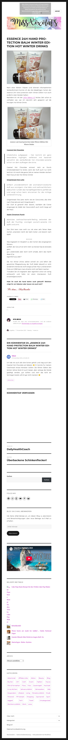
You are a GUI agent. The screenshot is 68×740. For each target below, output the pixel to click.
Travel (31, 700)
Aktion (33, 678)
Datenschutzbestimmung (16, 729)
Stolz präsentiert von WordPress (42, 734)
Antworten (11, 380)
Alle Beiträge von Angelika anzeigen (32, 323)
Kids (49, 689)
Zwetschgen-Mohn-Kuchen (22, 642)
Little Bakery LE (29, 97)
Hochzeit (47, 685)
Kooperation (12, 693)
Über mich (10, 716)
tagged (10, 700)
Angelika (11, 330)
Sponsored (40, 697)
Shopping (30, 697)
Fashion (39, 682)
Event (31, 682)
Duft (24, 682)
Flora (24, 685)
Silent (14, 356)
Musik (48, 693)
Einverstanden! (36, 13)
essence (35, 330)
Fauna (48, 682)
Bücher (10, 682)
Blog (48, 678)
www (30, 704)
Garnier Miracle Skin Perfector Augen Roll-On (28, 637)
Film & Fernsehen (14, 685)
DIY (17, 682)
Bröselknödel (16, 626)
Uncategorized (45, 700)
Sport (48, 697)
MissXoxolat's (11, 734)
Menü (57, 11)
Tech (21, 700)
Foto (29, 685)
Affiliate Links (23, 678)
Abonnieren (13, 533)
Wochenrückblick (14, 704)
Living (28, 693)
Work (24, 704)
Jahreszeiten (39, 689)
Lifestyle (21, 693)
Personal (11, 697)
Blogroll (10, 725)
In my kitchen (12, 689)
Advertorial (11, 678)
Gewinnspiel (37, 685)
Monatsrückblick (38, 693)
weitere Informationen (44, 11)
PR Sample (20, 697)
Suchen (9, 476)
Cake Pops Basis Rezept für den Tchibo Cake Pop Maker (31, 587)
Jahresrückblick (26, 689)
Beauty (30, 330)
